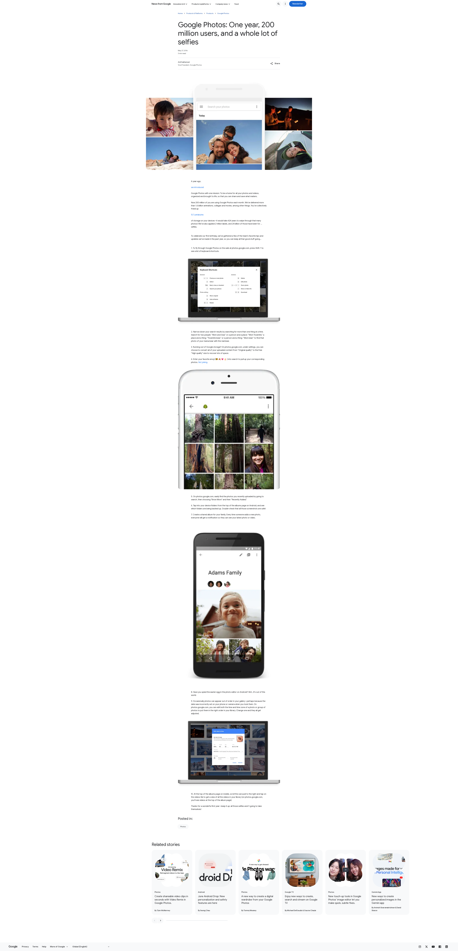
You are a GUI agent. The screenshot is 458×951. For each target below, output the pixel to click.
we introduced (197, 187)
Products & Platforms (194, 13)
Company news (222, 4)
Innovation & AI (179, 4)
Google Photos (223, 13)
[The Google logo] (13, 946)
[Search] (278, 4)
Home (180, 13)
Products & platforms (200, 4)
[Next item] (160, 920)
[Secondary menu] (285, 4)
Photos (183, 826)
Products (209, 13)
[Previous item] (154, 920)
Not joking (202, 362)
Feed (236, 4)
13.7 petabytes (197, 215)
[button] (297, 4)
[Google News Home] (161, 4)
